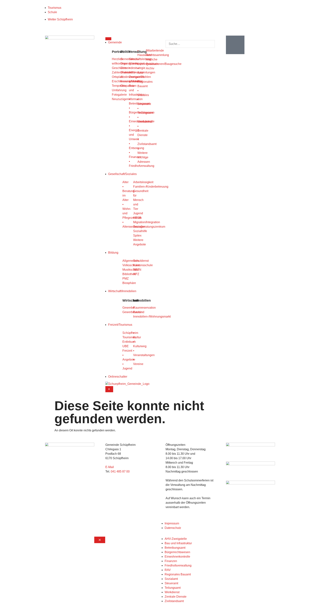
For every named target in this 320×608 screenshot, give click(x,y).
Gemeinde (115, 42)
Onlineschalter (117, 376)
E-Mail (109, 467)
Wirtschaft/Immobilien (122, 291)
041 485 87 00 (120, 471)
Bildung (113, 252)
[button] (190, 38)
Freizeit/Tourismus (120, 324)
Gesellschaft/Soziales (122, 174)
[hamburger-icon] (108, 38)
